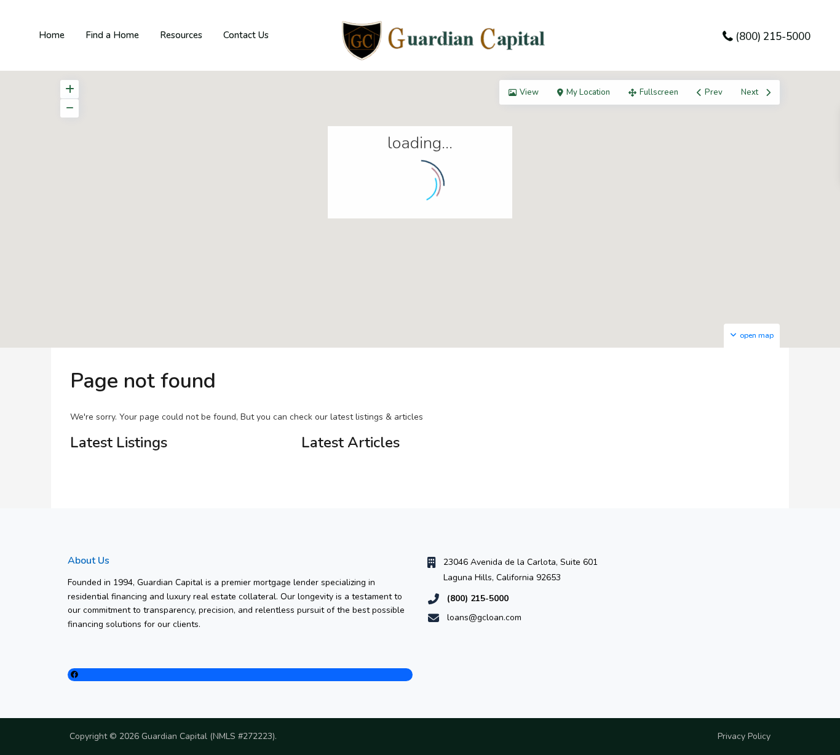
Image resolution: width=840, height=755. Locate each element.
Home (52, 35)
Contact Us (246, 35)
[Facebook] (240, 674)
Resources (181, 35)
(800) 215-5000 (772, 37)
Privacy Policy (744, 736)
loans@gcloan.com (484, 617)
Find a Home (112, 35)
